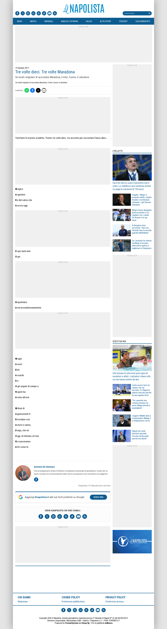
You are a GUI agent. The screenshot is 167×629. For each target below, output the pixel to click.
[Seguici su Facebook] (17, 13)
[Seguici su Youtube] (49, 13)
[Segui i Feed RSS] (55, 13)
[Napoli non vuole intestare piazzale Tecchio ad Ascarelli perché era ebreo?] (122, 436)
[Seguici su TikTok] (44, 13)
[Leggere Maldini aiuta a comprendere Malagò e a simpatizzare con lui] (122, 421)
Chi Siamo (24, 597)
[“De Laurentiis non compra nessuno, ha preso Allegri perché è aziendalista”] (122, 405)
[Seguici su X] (23, 13)
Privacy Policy (116, 597)
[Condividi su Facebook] (32, 90)
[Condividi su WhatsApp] (26, 90)
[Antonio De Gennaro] (23, 473)
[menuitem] (19, 21)
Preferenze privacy (115, 601)
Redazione (23, 601)
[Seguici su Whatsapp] (33, 13)
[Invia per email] (44, 90)
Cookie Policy (71, 597)
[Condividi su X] (38, 90)
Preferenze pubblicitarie (73, 601)
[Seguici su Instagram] (28, 13)
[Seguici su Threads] (39, 13)
